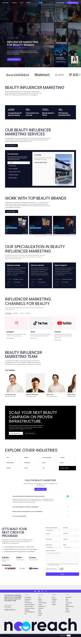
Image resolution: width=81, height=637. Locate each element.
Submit (62, 574)
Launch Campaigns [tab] (13, 168)
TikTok (22, 313)
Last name (65, 533)
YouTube (27, 313)
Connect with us (72, 2)
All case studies (11, 211)
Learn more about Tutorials (40, 162)
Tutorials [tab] (11, 162)
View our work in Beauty (14, 59)
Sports (39, 612)
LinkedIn (54, 604)
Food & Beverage (42, 602)
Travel (39, 615)
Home (8, 37)
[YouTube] (35, 591)
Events (67, 608)
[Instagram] (42, 591)
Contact (67, 612)
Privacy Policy (62, 635)
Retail (39, 610)
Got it (69, 635)
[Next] (74, 370)
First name (48, 533)
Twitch (53, 602)
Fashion (40, 601)
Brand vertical (49, 544)
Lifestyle (40, 613)
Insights (28, 2)
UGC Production (28, 602)
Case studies (68, 602)
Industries (5, 2)
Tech (39, 597)
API (25, 613)
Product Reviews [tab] (12, 165)
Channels (54, 594)
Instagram (16, 313)
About (66, 599)
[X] (46, 591)
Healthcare (41, 608)
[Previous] (70, 370)
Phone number (49, 539)
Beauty (40, 599)
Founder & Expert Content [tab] (15, 171)
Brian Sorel (50, 394)
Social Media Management (28, 598)
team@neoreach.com (9, 609)
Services (14, 2)
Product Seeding (29, 606)
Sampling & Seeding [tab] (13, 174)
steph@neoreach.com (61, 61)
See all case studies (29, 433)
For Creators (60, 2)
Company (65, 539)
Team (66, 601)
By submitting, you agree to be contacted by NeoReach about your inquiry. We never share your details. (63, 564)
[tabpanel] (53, 169)
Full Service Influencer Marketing (30, 609)
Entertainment (41, 606)
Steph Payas (71, 394)
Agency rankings (69, 606)
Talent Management (29, 612)
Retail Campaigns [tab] (13, 177)
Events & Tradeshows (30, 604)
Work (21, 2)
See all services (11, 145)
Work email (66, 527)
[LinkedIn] (38, 591)
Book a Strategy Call (15, 433)
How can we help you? (51, 550)
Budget (64, 544)
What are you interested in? (52, 527)
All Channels (8, 313)
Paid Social (27, 601)
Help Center (68, 597)
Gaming (40, 604)
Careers (67, 610)
